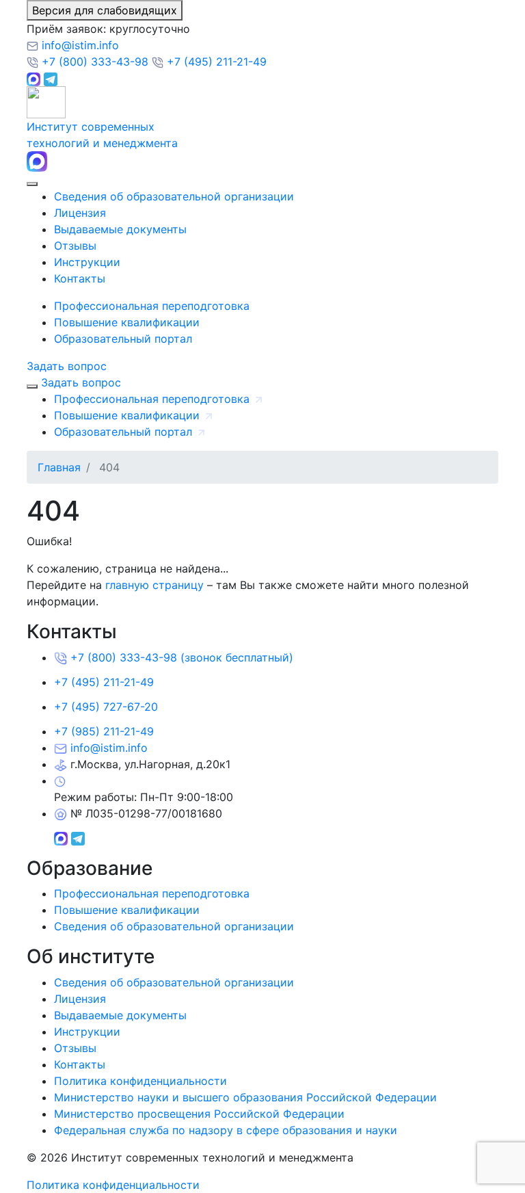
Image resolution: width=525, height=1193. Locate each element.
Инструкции (87, 262)
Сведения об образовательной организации (174, 196)
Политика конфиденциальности (140, 1081)
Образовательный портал (123, 338)
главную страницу (154, 585)
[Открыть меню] (32, 184)
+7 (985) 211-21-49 (104, 731)
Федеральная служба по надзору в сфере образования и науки (225, 1130)
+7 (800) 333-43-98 (95, 61)
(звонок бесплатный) (181, 657)
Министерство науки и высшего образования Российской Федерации (245, 1097)
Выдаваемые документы (120, 229)
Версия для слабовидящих (104, 10)
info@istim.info (78, 45)
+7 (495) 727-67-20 (106, 706)
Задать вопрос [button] (67, 366)
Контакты (79, 278)
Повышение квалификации (127, 322)
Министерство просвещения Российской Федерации (199, 1113)
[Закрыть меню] (32, 386)
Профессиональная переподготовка (152, 306)
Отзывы (75, 245)
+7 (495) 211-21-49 (215, 61)
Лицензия (80, 213)
